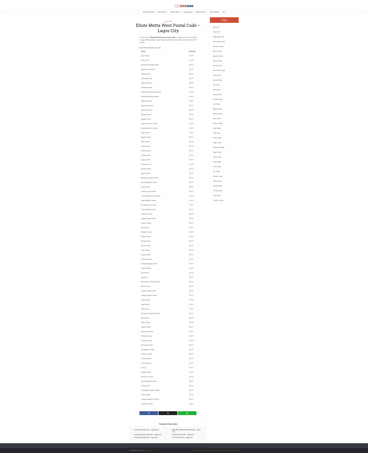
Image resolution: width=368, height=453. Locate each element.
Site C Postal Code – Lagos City (182, 437)
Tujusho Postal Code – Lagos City (183, 434)
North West (174, 12)
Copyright (209, 450)
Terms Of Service (234, 450)
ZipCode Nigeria (148, 450)
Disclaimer (216, 450)
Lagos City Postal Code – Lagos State (146, 430)
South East (188, 12)
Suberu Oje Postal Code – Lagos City (146, 437)
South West (214, 12)
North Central (148, 12)
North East (162, 12)
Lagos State (168, 21)
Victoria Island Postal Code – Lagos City (147, 434)
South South (200, 12)
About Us (195, 450)
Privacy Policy (224, 450)
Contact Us (202, 450)
